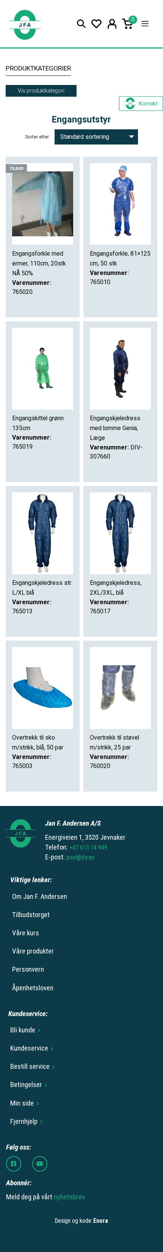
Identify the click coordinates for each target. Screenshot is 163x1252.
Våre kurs (25, 933)
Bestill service (30, 1066)
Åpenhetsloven (32, 988)
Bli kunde (22, 1030)
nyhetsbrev (69, 1197)
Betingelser (26, 1085)
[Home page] (24, 24)
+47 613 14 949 (88, 847)
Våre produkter (33, 951)
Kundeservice (29, 1048)
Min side (22, 1103)
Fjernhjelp (24, 1121)
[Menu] (145, 24)
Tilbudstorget (31, 915)
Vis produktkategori (41, 91)
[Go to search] (81, 23)
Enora (100, 1220)
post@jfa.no (80, 857)
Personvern (28, 969)
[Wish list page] (96, 23)
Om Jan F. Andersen (39, 896)
